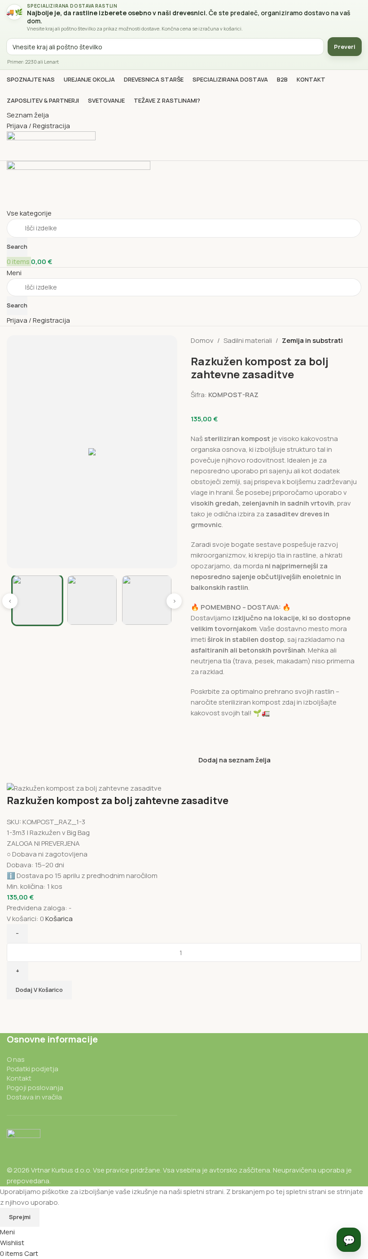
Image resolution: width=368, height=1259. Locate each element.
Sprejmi (20, 1217)
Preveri (344, 47)
